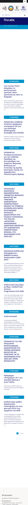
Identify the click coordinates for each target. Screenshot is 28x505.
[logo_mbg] (4, 6)
